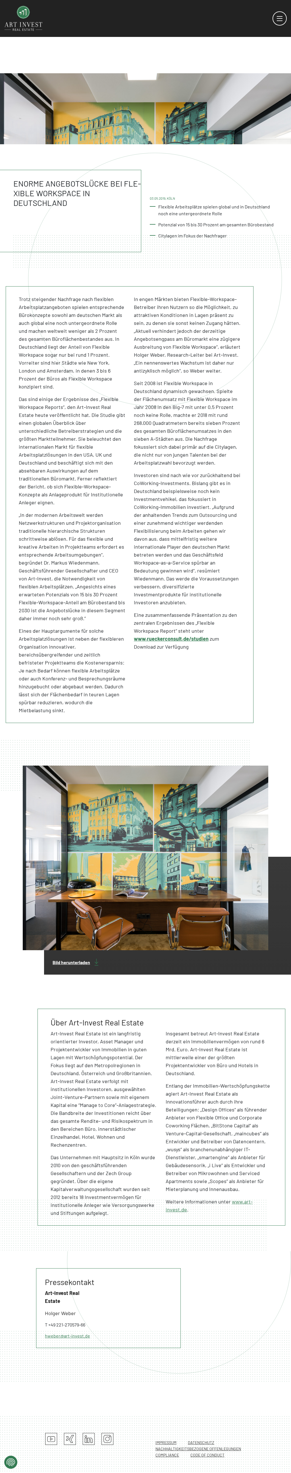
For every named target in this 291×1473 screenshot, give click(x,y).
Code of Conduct (207, 1455)
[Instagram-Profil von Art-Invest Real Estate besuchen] (107, 1439)
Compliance (167, 1455)
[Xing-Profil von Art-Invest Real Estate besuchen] (70, 1439)
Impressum (165, 1442)
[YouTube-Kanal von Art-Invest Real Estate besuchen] (51, 1439)
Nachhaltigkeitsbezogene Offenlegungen (198, 1448)
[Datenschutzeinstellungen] (10, 1462)
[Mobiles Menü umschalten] (280, 18)
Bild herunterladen (71, 962)
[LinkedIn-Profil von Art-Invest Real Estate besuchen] (89, 1439)
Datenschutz (201, 1442)
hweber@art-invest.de (67, 1335)
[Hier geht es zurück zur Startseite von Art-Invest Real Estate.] (23, 17)
